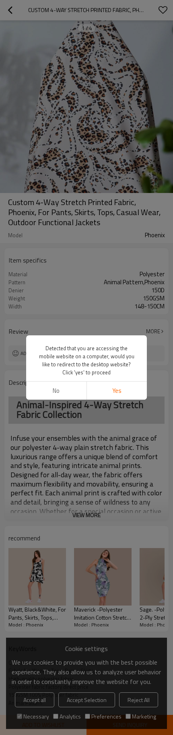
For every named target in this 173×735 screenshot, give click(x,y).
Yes (117, 390)
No (56, 390)
